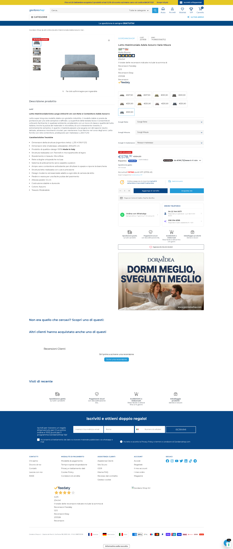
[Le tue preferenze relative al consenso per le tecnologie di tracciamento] (228, 544)
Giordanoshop (126, 38)
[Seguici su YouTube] (176, 461)
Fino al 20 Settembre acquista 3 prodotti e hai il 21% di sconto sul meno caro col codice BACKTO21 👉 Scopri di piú (116, 2)
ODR (100, 468)
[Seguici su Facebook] (167, 461)
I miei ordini (139, 472)
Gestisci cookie (104, 480)
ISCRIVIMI (181, 429)
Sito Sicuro (102, 464)
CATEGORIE (40, 17)
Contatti (33, 468)
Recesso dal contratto (108, 476)
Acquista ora (186, 191)
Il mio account (140, 468)
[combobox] (139, 429)
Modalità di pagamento (72, 461)
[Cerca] (155, 10)
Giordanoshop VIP (136, 175)
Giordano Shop (35, 30)
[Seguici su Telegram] (195, 461)
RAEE (31, 476)
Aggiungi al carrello (150, 191)
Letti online (47, 30)
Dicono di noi (35, 464)
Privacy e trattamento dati (73, 468)
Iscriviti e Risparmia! (193, 2)
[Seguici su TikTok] (190, 461)
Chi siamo (33, 461)
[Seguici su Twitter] (181, 461)
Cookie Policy (67, 472)
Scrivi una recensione (116, 359)
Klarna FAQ (103, 472)
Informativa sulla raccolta (116, 546)
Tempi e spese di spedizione (74, 464)
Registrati (138, 464)
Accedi (137, 461)
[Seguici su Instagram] (172, 461)
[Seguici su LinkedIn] (186, 461)
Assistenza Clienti (105, 461)
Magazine (138, 476)
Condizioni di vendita (70, 476)
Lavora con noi (35, 472)
